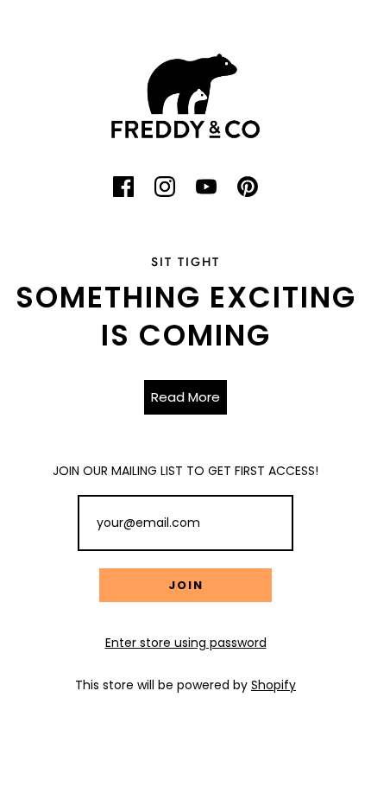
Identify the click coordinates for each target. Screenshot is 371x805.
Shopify (273, 685)
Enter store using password (186, 642)
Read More (185, 397)
